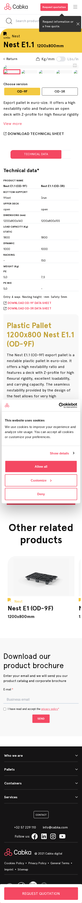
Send (41, 718)
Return (11, 59)
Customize (38, 480)
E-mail (8, 689)
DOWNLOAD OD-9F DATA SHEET (29, 303)
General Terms (59, 863)
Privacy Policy (37, 863)
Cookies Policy (14, 863)
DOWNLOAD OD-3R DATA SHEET (29, 308)
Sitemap (23, 869)
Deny (41, 494)
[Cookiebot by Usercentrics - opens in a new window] (59, 405)
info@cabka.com (55, 827)
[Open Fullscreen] (75, 65)
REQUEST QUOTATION (41, 893)
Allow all (41, 466)
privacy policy (49, 709)
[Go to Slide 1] (11, 71)
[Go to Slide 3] (46, 71)
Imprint (8, 869)
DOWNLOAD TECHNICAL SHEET (36, 133)
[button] (41, 67)
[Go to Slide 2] (29, 71)
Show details (59, 453)
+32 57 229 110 (25, 827)
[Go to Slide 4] (64, 71)
